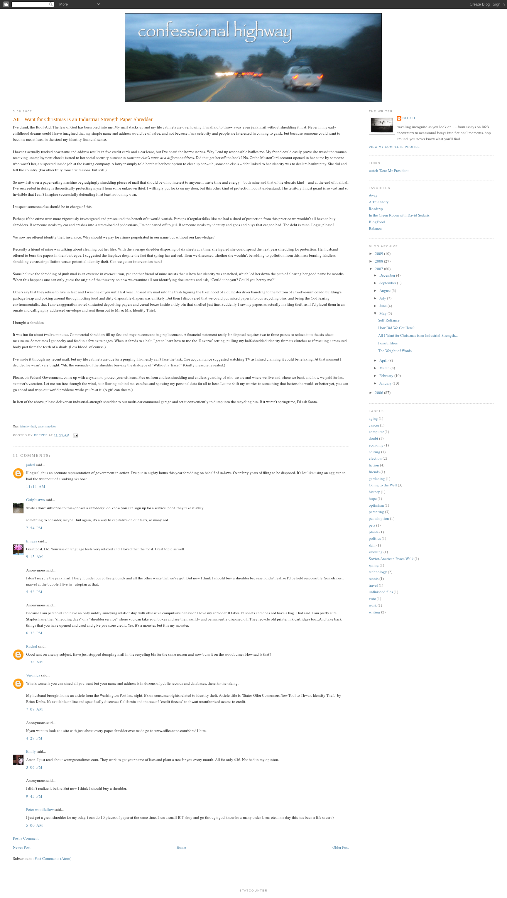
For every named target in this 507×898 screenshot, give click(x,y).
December (387, 275)
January (386, 383)
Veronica (33, 675)
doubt (373, 438)
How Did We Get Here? (396, 327)
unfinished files (381, 591)
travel (373, 585)
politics (375, 538)
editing (374, 451)
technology (378, 571)
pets (372, 525)
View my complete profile (394, 146)
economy (376, 445)
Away (373, 195)
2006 (379, 392)
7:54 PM (34, 527)
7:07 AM (34, 709)
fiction (374, 465)
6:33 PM (34, 632)
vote (372, 598)
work (373, 605)
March (385, 368)
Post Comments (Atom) (53, 858)
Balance (375, 228)
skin (372, 545)
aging (373, 418)
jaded (30, 464)
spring (374, 565)
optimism (376, 505)
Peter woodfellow (40, 809)
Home (181, 847)
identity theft (28, 426)
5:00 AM (34, 825)
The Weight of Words (395, 350)
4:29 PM (34, 738)
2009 (379, 253)
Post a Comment (26, 838)
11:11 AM (35, 486)
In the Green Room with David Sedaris (399, 215)
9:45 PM (34, 796)
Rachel (31, 646)
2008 (379, 261)
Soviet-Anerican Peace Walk (391, 558)
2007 (379, 268)
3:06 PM (34, 767)
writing (374, 612)
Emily (31, 751)
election (375, 458)
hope (373, 498)
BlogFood (377, 221)
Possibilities (388, 343)
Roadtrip (376, 208)
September (388, 282)
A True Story (379, 201)
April (383, 360)
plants (373, 532)
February (386, 375)
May (383, 313)
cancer (374, 425)
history (374, 491)
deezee (409, 118)
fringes (31, 541)
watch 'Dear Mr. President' (389, 170)
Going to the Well (383, 485)
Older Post (340, 847)
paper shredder (47, 426)
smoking (376, 551)
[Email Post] (75, 435)
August (385, 290)
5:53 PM (34, 591)
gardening (377, 478)
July (383, 298)
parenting (376, 511)
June (383, 305)
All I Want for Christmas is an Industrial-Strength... (418, 335)
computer (376, 431)
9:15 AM (34, 556)
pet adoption (379, 518)
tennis (373, 578)
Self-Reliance (389, 320)
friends (374, 471)
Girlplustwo (35, 499)
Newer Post (22, 847)
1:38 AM (34, 661)
